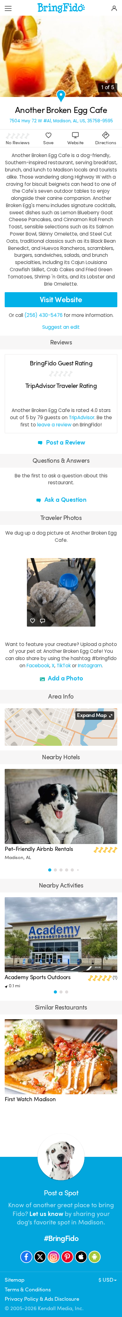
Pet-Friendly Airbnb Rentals (39, 849)
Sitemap (14, 1280)
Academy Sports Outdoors (38, 977)
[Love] (32, 621)
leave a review (54, 424)
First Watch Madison (30, 1099)
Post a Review (64, 442)
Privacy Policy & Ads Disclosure (42, 1299)
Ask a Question (65, 500)
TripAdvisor (81, 417)
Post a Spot (61, 1193)
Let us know (46, 1214)
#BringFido (61, 1238)
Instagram (90, 665)
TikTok (64, 665)
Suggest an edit (61, 327)
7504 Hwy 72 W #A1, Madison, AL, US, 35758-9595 (61, 121)
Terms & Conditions (28, 1289)
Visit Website (61, 299)
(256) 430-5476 (43, 315)
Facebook (38, 665)
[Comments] (42, 621)
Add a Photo (65, 678)
